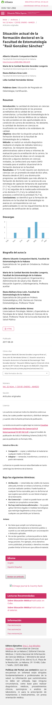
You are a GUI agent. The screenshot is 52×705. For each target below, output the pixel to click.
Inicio (5, 19)
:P (20, 607)
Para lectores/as (14, 625)
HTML (9, 328)
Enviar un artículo (15, 576)
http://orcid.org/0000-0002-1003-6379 (16, 62)
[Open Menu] (3, 13)
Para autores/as (14, 629)
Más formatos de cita (13, 373)
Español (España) (15, 567)
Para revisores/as (15, 633)
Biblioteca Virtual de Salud (36, 2)
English (11, 563)
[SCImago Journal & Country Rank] (26, 586)
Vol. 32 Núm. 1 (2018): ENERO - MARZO (19, 22)
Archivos (14, 19)
